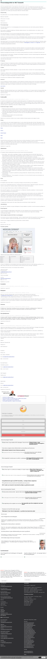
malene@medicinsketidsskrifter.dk (6, 622)
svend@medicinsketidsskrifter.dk (6, 271)
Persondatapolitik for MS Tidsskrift (12, 2)
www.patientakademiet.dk (28, 626)
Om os (27, 5)
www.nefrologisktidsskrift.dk (28, 640)
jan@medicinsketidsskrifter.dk (6, 278)
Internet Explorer (3, 133)
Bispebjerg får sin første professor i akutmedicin (10, 524)
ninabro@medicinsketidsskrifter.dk (6, 629)
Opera (2, 135)
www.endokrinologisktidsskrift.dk (29, 631)
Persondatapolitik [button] (18, 657)
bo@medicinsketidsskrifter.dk (5, 592)
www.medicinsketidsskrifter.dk (29, 622)
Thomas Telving (26, 601)
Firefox (2, 128)
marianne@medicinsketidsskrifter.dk (7, 597)
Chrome (2, 130)
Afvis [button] (40, 657)
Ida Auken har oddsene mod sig (8, 397)
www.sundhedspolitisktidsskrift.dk (29, 625)
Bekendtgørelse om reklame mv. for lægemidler (32, 42)
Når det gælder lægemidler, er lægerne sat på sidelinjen (12, 400)
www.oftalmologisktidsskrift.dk (29, 641)
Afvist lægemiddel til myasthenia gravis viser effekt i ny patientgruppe (34, 459)
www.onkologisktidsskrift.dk (28, 624)
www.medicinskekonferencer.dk (29, 645)
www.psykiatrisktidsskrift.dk (28, 636)
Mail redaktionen (3, 615)
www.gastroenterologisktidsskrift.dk (30, 632)
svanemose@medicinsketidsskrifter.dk (7, 638)
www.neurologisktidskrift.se (28, 652)
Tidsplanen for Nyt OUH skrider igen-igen (11, 509)
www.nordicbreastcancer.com (29, 647)
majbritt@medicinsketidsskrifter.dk (6, 626)
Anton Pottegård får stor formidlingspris (9, 516)
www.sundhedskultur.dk (28, 627)
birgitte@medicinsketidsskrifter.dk (7, 295)
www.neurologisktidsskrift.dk (28, 642)
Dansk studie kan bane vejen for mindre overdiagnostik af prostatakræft (35, 476)
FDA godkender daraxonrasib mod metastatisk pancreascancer (16, 482)
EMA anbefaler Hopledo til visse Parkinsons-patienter (13, 450)
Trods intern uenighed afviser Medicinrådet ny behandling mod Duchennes (18, 448)
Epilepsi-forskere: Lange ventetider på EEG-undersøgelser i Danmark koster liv (36, 443)
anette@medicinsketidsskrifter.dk (6, 633)
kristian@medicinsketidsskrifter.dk (8, 356)
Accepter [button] (43, 657)
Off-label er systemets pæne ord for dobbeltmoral (11, 399)
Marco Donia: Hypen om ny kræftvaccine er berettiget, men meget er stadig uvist (37, 470)
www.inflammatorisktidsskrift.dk (29, 633)
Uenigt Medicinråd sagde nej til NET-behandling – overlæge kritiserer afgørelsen (19, 480)
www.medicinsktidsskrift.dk (28, 629)
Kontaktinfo (3, 284)
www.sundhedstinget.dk (28, 643)
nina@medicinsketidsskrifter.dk (8, 366)
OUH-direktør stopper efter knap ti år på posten (10, 537)
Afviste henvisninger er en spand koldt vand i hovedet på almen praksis (14, 398)
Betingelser (3, 290)
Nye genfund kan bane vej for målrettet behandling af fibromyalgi (33, 453)
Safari (2, 137)
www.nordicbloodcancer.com (28, 646)
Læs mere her (3, 86)
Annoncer (3, 304)
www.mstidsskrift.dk (27, 638)
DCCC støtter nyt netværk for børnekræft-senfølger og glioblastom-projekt (18, 485)
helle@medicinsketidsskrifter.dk (8, 377)
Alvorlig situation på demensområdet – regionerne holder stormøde (33, 492)
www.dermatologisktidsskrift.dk (29, 630)
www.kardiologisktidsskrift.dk (29, 635)
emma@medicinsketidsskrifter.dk (6, 642)
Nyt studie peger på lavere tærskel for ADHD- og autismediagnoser (33, 498)
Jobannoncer (3, 148)
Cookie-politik (4, 97)
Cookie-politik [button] (13, 657)
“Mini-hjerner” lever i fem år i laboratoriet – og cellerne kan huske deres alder (18, 511)
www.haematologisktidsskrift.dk (29, 637)
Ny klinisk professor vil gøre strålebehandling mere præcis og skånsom (15, 531)
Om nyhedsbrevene (5, 313)
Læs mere (4, 580)
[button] (1, 1)
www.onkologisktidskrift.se (28, 651)
